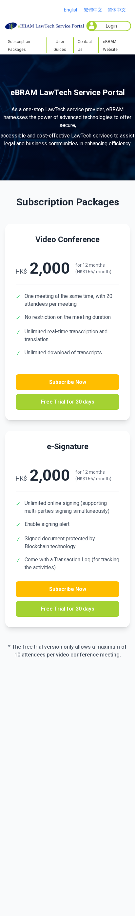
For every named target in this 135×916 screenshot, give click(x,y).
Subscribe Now (67, 382)
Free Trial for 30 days (67, 402)
